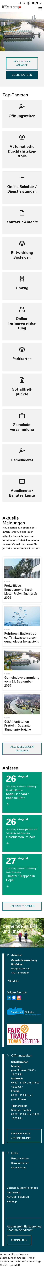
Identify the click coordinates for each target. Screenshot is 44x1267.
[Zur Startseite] (11, 7)
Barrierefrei (28, 3)
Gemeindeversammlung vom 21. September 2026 (21, 681)
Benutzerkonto (20, 1158)
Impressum (13, 1192)
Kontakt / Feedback (18, 1197)
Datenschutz (18, 1167)
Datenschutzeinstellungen (22, 1188)
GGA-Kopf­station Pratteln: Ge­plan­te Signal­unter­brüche (17, 725)
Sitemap (12, 1201)
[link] (22, 114)
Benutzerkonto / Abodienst (19, 3)
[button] (40, 9)
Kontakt (14, 981)
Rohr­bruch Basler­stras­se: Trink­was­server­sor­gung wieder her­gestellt (21, 637)
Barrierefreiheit (20, 1163)
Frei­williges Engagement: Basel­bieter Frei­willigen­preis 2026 (21, 591)
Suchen (23, 3)
